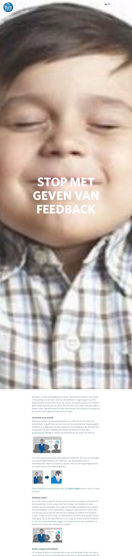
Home (114, 4)
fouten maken (74, 488)
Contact (123, 4)
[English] (109, 4)
